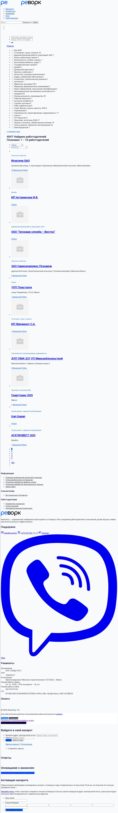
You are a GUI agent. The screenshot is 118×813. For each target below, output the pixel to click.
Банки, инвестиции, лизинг (26, 57)
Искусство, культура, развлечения (29, 74)
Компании (10, 14)
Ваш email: (10, 798)
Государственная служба (25, 65)
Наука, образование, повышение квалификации (35, 89)
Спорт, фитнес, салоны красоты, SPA (30, 108)
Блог (8, 16)
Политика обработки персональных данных (24, 484)
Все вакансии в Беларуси (16, 495)
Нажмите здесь (7, 792)
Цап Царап (18, 416)
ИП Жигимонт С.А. (23, 324)
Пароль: (9, 738)
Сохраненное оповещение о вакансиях (17, 773)
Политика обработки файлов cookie (21, 482)
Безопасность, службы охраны (27, 60)
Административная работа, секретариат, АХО (33, 55)
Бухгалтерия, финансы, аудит (27, 62)
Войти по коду (18, 740)
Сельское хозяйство (23, 101)
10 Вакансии (16, 170)
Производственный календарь (19, 508)
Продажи (18, 94)
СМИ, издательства (22, 106)
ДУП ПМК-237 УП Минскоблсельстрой (37, 358)
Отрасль (10, 46)
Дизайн (17, 67)
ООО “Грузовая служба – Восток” (33, 231)
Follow (25, 170)
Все (16, 50)
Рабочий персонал (22, 98)
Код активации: (12, 803)
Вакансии (10, 9)
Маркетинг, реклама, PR (24, 84)
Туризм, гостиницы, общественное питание (33, 123)
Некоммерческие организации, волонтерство (34, 91)
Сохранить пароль (16, 748)
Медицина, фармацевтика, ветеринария (31, 86)
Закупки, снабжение (23, 72)
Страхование (20, 110)
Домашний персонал (23, 70)
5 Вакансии (16, 276)
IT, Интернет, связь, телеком (26, 53)
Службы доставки (22, 103)
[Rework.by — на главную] (11, 515)
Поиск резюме (12, 506)
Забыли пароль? (13, 744)
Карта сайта (10, 487)
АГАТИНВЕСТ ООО (23, 435)
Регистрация (26, 744)
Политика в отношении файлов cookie (17, 720)
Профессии (10, 11)
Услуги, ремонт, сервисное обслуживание (32, 125)
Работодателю (12, 18)
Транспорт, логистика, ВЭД (25, 120)
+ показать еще (13, 131)
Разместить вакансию (15, 504)
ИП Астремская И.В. (24, 197)
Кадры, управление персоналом (28, 77)
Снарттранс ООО (22, 395)
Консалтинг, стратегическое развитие (30, 79)
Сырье (17, 115)
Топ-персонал (20, 118)
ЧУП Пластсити (21, 287)
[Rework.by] (21, 5)
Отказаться (13, 718)
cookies (59, 714)
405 (12, 463)
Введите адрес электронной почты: (21, 735)
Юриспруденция (21, 127)
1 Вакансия (16, 297)
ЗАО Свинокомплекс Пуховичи (31, 266)
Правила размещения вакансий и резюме (24, 478)
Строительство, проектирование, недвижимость (35, 113)
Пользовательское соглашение (19, 480)
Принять (4, 718)
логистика (18, 82)
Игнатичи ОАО (20, 160)
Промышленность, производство (29, 96)
